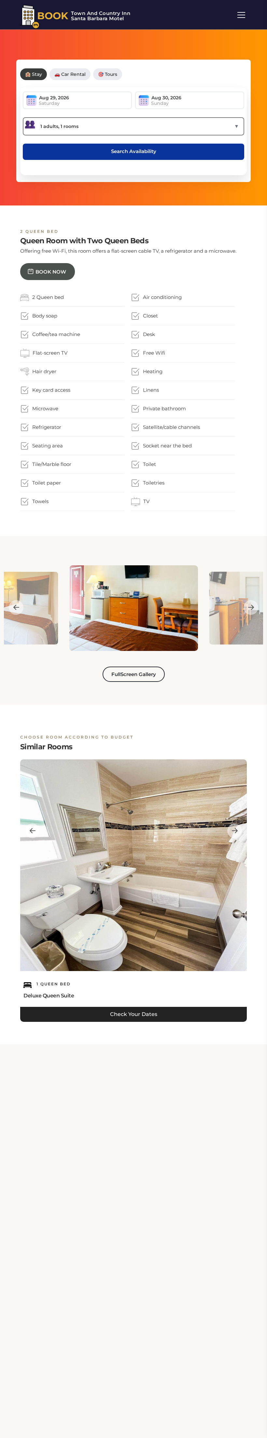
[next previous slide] (16, 607)
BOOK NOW (50, 272)
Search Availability (133, 151)
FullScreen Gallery (133, 674)
